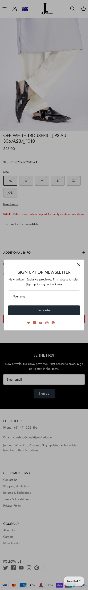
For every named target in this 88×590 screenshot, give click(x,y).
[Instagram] (47, 322)
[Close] (78, 264)
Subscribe (44, 310)
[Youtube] (40, 322)
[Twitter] (28, 322)
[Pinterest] (53, 322)
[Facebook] (34, 322)
